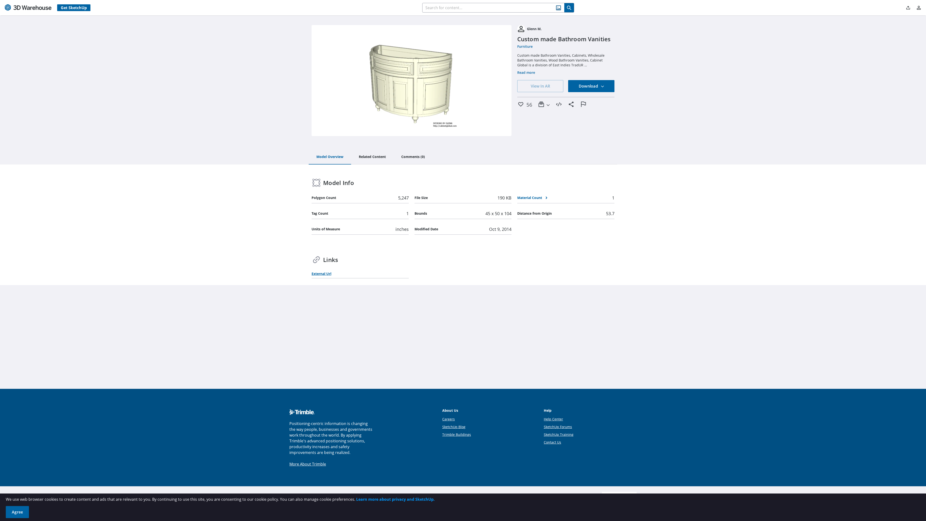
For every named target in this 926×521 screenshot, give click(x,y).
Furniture (525, 46)
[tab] (330, 157)
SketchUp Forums (558, 427)
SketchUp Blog (453, 427)
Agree (17, 512)
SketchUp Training (558, 434)
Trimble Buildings (456, 434)
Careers (448, 419)
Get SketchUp (74, 7)
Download (589, 86)
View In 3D (412, 80)
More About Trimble (307, 464)
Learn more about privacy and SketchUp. (395, 499)
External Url (321, 273)
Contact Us (552, 442)
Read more (526, 72)
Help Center (553, 419)
